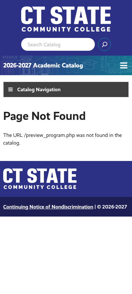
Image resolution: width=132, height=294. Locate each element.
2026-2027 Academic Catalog (43, 65)
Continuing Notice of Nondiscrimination (48, 207)
